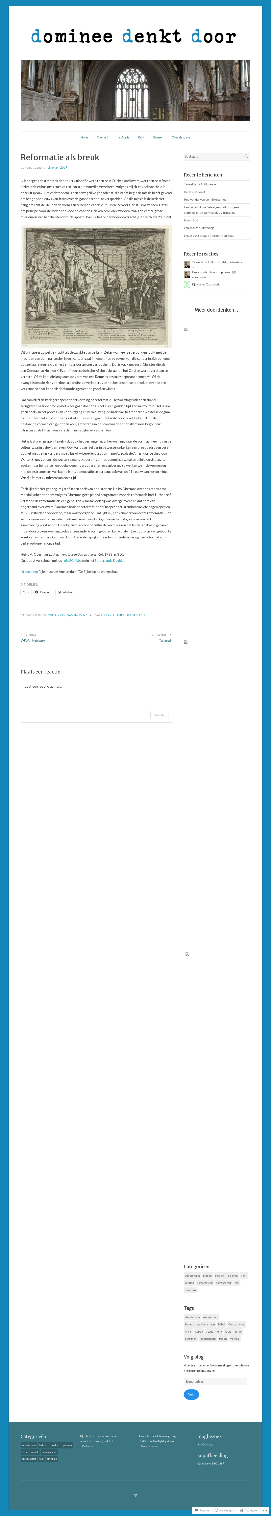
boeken (219, 1275)
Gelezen (158, 137)
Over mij (102, 137)
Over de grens (181, 137)
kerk (61, 615)
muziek (189, 1282)
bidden (207, 1275)
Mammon (191, 1338)
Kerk (141, 137)
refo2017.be (72, 560)
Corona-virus (236, 1324)
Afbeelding (29, 572)
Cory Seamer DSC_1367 (210, 1463)
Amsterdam (192, 1275)
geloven (49, 615)
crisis (188, 1331)
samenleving (77, 615)
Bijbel (221, 1324)
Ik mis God (191, 220)
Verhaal (234, 1338)
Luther (119, 615)
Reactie (159, 715)
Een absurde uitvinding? (199, 228)
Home (84, 137)
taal (236, 1282)
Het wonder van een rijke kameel (205, 199)
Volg (191, 1394)
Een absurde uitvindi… (205, 272)
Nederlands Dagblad (110, 560)
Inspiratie (123, 137)
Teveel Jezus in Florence (200, 184)
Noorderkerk (208, 1338)
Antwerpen (210, 1317)
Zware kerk (213, 284)
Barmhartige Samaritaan (200, 1324)
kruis (228, 1331)
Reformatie (135, 615)
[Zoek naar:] (217, 156)
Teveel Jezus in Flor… (204, 262)
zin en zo (190, 1290)
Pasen (223, 1338)
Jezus (209, 1331)
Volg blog (194, 1357)
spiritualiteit (223, 1282)
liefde (238, 1331)
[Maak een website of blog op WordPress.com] (135, 1495)
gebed (199, 1331)
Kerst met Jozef (194, 192)
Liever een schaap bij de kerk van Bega (209, 235)
